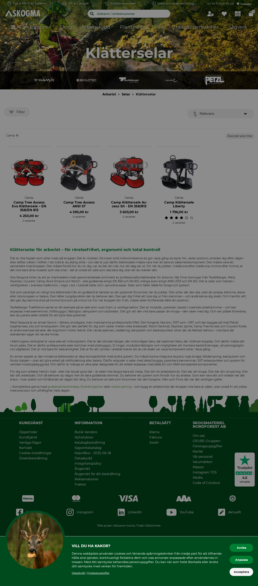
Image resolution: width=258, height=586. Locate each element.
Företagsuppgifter (98, 573)
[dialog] (129, 293)
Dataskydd (78, 573)
